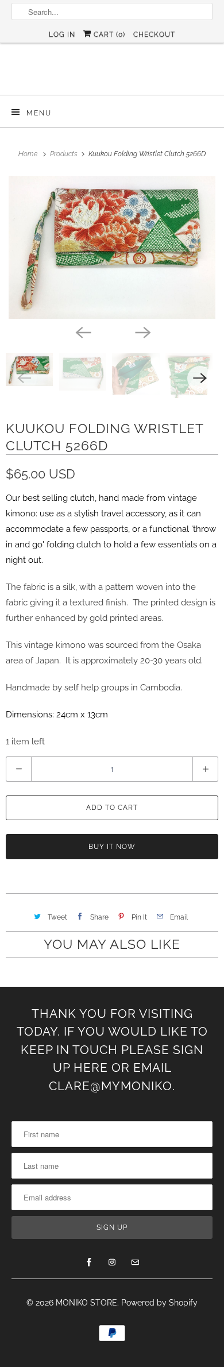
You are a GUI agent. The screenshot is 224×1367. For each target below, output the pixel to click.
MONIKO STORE (86, 1302)
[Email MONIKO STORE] (135, 1262)
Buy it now (112, 847)
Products (64, 154)
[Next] (142, 331)
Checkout (154, 34)
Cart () (108, 34)
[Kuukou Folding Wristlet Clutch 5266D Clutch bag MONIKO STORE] (112, 247)
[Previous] (82, 331)
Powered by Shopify (159, 1302)
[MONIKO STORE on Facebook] (89, 1262)
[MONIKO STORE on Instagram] (112, 1262)
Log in (62, 34)
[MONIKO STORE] (112, 73)
